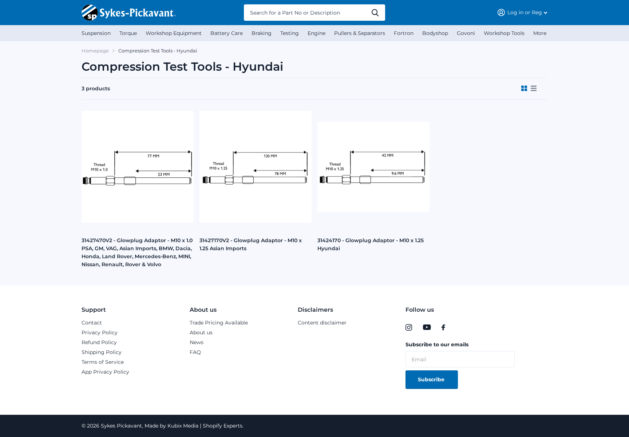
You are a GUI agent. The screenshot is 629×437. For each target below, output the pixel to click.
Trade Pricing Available (219, 322)
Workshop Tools (504, 33)
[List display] (534, 88)
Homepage (95, 51)
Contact (92, 322)
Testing (289, 33)
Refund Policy (99, 342)
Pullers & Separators (359, 33)
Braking (262, 33)
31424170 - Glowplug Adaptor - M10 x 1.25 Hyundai (370, 244)
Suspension (96, 33)
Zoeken (375, 12)
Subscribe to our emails (437, 344)
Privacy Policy (100, 332)
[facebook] (443, 327)
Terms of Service (103, 362)
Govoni (466, 33)
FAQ (195, 352)
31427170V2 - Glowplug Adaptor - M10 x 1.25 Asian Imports (250, 244)
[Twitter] (458, 327)
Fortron (404, 33)
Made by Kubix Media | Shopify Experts (192, 425)
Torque (128, 33)
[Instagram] (409, 327)
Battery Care (226, 33)
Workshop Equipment (174, 33)
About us (203, 309)
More (539, 33)
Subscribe (432, 379)
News (196, 342)
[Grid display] (524, 88)
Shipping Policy (102, 352)
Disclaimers (315, 309)
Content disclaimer (322, 322)
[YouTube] (427, 327)
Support (94, 309)
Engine (316, 33)
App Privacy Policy (105, 372)
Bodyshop (435, 33)
